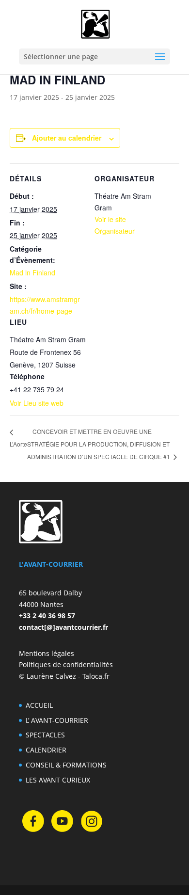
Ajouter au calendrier (66, 138)
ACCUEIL (39, 705)
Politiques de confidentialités (66, 664)
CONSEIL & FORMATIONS (66, 764)
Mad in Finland (32, 272)
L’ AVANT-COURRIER (57, 720)
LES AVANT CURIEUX (58, 779)
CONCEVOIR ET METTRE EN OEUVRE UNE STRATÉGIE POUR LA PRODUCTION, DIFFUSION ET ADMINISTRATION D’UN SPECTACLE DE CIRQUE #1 (99, 444)
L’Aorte (18, 444)
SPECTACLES (45, 734)
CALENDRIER (46, 749)
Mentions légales (46, 653)
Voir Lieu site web (36, 403)
